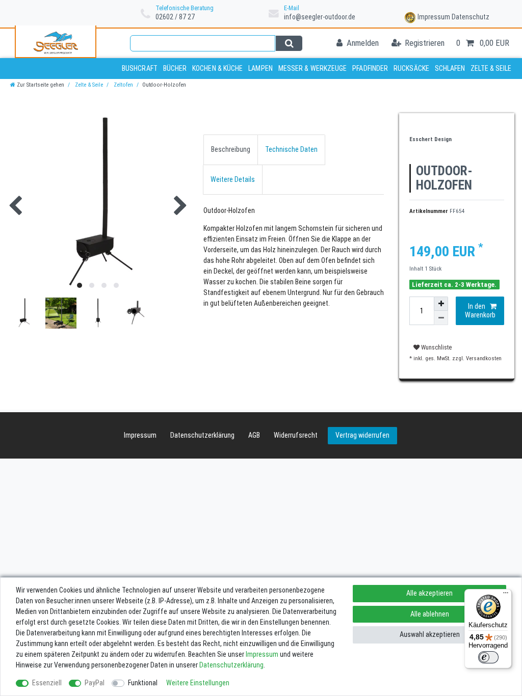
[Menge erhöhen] (441, 304)
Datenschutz (470, 17)
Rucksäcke (411, 68)
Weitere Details (233, 179)
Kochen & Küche (217, 68)
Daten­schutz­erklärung (202, 435)
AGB (254, 435)
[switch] (488, 657)
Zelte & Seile (491, 68)
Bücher (175, 68)
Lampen (260, 68)
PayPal (95, 683)
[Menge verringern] (441, 318)
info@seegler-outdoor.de (319, 17)
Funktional (143, 683)
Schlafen (450, 68)
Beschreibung (230, 149)
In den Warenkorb (480, 310)
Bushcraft (140, 68)
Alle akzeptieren (429, 593)
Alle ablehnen (429, 614)
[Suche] (288, 43)
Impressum (433, 17)
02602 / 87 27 (175, 17)
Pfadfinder (370, 68)
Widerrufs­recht (296, 435)
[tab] (230, 150)
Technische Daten (291, 149)
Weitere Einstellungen (197, 683)
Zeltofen (122, 85)
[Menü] (506, 595)
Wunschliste (436, 347)
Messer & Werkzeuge (312, 68)
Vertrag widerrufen (362, 435)
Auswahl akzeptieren (430, 634)
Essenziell (47, 683)
